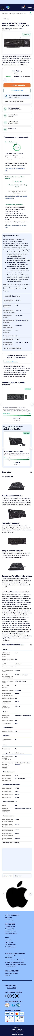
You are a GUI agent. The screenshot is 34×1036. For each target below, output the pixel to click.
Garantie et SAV (9, 929)
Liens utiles (8, 940)
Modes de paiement (10, 931)
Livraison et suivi (10, 926)
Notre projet (8, 917)
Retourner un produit (11, 933)
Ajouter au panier (18, 85)
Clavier (6, 19)
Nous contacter (9, 942)
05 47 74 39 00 (11, 988)
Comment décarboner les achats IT (14, 960)
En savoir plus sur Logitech (10, 843)
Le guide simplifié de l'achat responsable (12, 957)
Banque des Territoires (11, 973)
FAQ (6, 949)
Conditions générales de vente (17, 1032)
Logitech (10, 476)
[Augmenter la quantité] (12, 80)
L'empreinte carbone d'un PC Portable (15, 964)
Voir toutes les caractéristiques (12, 348)
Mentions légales (17, 1029)
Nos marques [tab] (8, 876)
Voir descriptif (6, 30)
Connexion (29, 7)
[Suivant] (30, 42)
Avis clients (17, 1027)
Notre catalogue (9, 920)
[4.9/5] (14, 7)
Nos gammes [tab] (18, 876)
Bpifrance (8, 976)
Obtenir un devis (17, 91)
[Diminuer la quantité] (5, 80)
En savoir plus (26, 76)
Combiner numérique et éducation (14, 962)
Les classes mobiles (10, 967)
